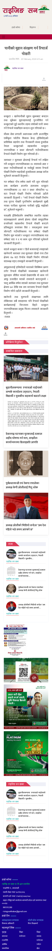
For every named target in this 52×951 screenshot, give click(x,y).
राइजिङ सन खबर (17, 68)
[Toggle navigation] (3, 36)
